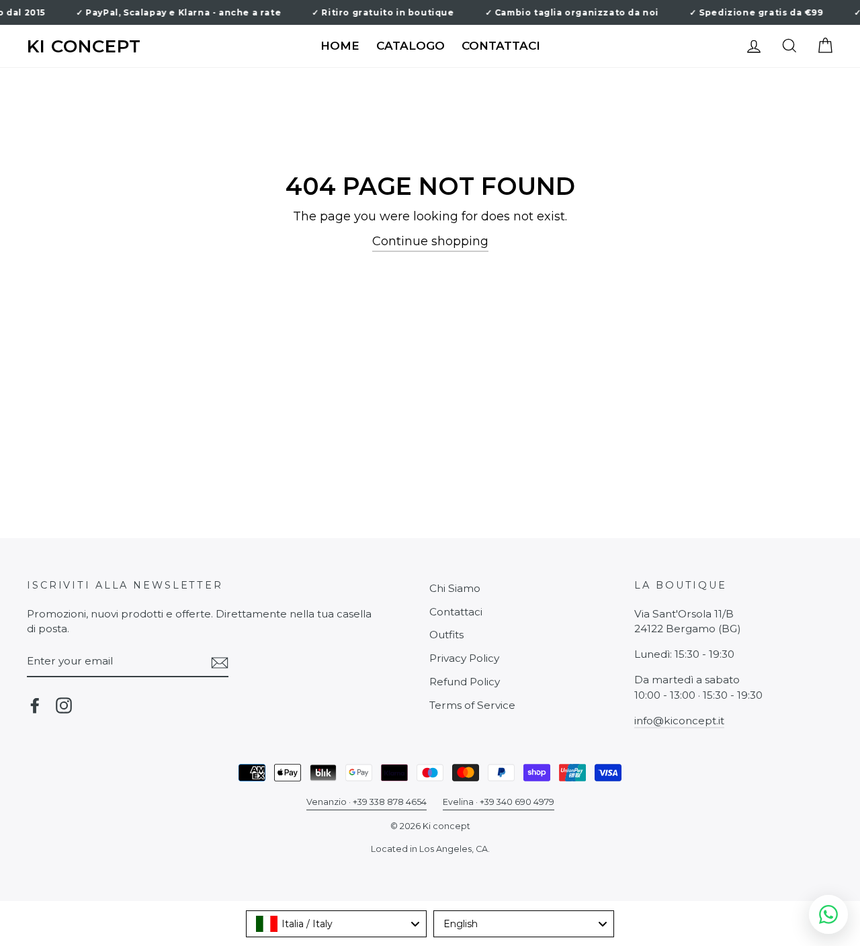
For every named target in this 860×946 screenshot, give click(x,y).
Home (339, 45)
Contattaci (501, 45)
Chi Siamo (454, 588)
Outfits (446, 634)
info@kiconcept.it (679, 720)
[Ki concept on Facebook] (35, 705)
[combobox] (336, 923)
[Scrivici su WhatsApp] (828, 914)
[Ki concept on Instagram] (64, 705)
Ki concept (84, 46)
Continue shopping (430, 241)
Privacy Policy (464, 658)
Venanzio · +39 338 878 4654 (366, 802)
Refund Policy (464, 681)
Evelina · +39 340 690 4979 (498, 802)
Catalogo (410, 45)
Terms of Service (472, 705)
